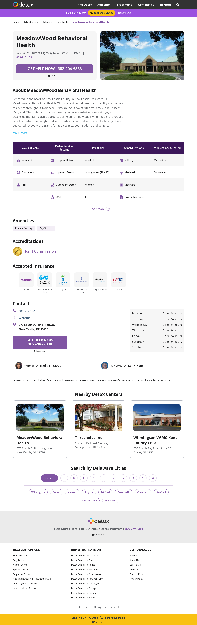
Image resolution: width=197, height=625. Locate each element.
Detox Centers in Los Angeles (86, 583)
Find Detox (84, 4)
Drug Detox (18, 560)
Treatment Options (26, 550)
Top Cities (49, 478)
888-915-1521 (25, 57)
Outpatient (28, 172)
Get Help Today (98, 617)
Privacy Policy (136, 578)
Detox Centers (30, 21)
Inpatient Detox (65, 172)
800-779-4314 (134, 528)
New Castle (62, 21)
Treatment (124, 4)
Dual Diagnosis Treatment (26, 583)
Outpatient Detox (66, 184)
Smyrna (88, 492)
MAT (58, 197)
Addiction (104, 4)
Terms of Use (136, 574)
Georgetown (89, 500)
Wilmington (38, 492)
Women (89, 184)
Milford (105, 492)
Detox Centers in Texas (82, 560)
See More (98, 209)
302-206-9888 (55, 68)
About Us (134, 560)
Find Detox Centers (22, 555)
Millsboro (110, 500)
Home (16, 21)
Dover (56, 492)
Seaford (161, 492)
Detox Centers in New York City (87, 578)
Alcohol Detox (20, 564)
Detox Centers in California (84, 555)
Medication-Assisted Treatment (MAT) (32, 578)
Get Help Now (76, 13)
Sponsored (125, 13)
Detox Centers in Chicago (83, 588)
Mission (133, 555)
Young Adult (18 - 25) (97, 172)
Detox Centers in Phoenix (83, 597)
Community (146, 4)
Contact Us (135, 564)
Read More (20, 132)
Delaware (47, 21)
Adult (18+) (91, 160)
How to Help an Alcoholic (25, 588)
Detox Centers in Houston (84, 592)
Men (87, 197)
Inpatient (27, 160)
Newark (72, 492)
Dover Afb (123, 492)
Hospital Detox (64, 160)
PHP (24, 184)
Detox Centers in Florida (83, 564)
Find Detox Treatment (86, 550)
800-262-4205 (103, 13)
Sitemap (134, 569)
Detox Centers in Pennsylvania (86, 574)
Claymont (143, 492)
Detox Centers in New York (84, 569)
